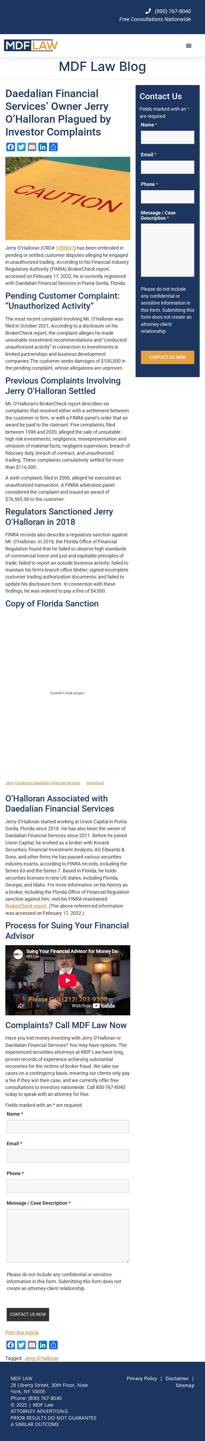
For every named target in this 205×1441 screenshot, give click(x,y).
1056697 (65, 248)
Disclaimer (177, 1378)
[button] (188, 45)
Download (95, 783)
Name (15, 1114)
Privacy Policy (142, 1378)
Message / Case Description (38, 1203)
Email (14, 1143)
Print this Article (22, 1332)
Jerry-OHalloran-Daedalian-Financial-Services (42, 783)
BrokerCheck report (25, 906)
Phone (15, 1173)
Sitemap (185, 1385)
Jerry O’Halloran (42, 1358)
